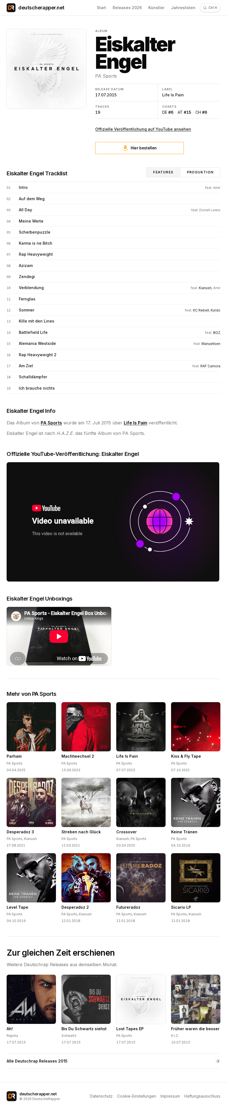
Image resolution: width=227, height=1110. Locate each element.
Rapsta (12, 1036)
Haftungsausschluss (202, 1096)
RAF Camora (210, 366)
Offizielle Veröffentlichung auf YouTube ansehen (143, 129)
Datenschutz (101, 1096)
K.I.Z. (175, 1036)
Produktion (200, 172)
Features (163, 172)
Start (101, 7)
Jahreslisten (183, 7)
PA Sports (106, 76)
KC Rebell (201, 310)
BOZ (216, 333)
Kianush (205, 288)
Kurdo (215, 310)
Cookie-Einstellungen (136, 1096)
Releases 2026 (127, 7)
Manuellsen (211, 344)
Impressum (170, 1096)
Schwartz (68, 1036)
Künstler (156, 7)
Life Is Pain (173, 94)
